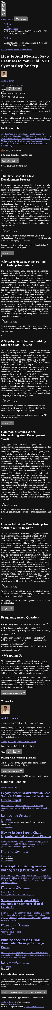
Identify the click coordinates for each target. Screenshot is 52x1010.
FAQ (10, 146)
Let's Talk (5, 254)
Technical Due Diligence (23, 894)
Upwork (20, 741)
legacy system (7, 822)
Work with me (30, 741)
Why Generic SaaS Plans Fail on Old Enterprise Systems (23, 135)
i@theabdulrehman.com (34, 1007)
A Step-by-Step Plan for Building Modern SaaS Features (26, 137)
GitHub (4, 741)
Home (9, 24)
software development (11, 932)
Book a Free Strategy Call (12, 693)
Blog (8, 26)
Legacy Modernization (22, 50)
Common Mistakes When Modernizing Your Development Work (25, 140)
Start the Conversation (10, 771)
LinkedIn (12, 741)
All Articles (22, 19)
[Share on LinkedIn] (3, 10)
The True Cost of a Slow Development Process (21, 134)
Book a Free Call (8, 161)
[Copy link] (3, 14)
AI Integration (12, 29)
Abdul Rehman (9, 718)
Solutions (16, 1004)
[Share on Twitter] (3, 5)
